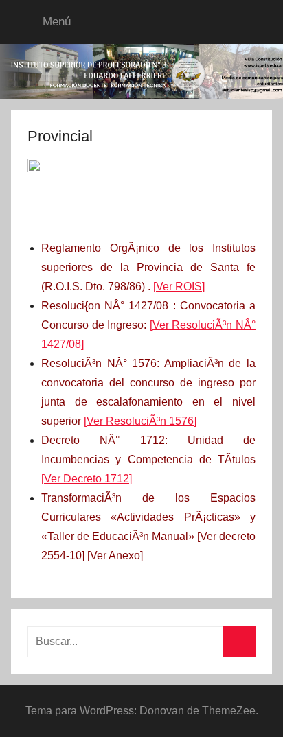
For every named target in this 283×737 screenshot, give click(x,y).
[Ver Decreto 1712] (86, 478)
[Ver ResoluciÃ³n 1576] (140, 421)
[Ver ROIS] (179, 286)
